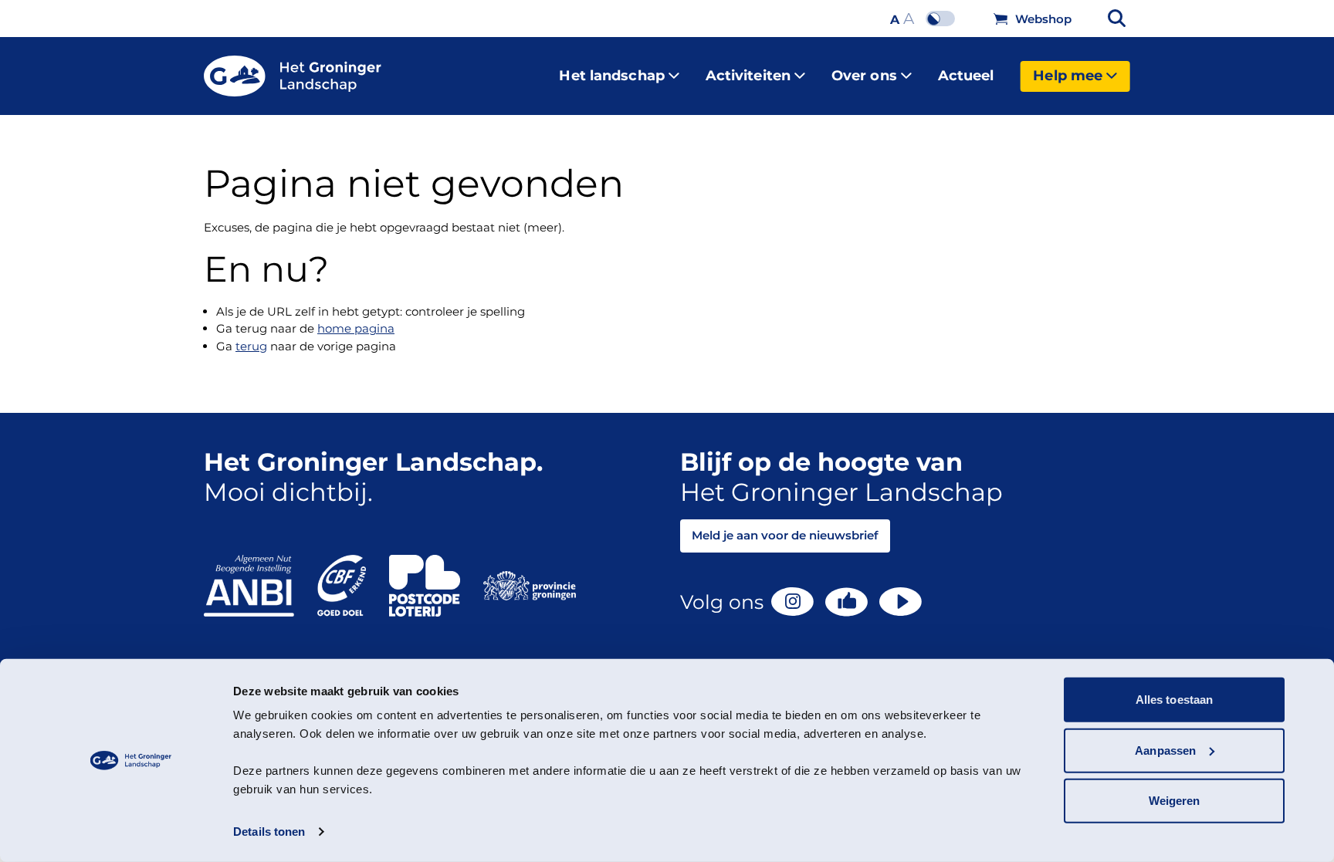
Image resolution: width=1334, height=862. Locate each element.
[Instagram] (792, 601)
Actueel (966, 75)
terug (251, 346)
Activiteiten (748, 75)
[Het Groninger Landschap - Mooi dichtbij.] (292, 76)
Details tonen (269, 831)
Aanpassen (1165, 749)
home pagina (355, 328)
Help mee (1067, 75)
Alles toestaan (1174, 699)
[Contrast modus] (944, 18)
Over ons (864, 75)
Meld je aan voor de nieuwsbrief (785, 535)
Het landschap (611, 75)
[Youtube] (900, 601)
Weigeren (1174, 800)
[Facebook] (846, 602)
